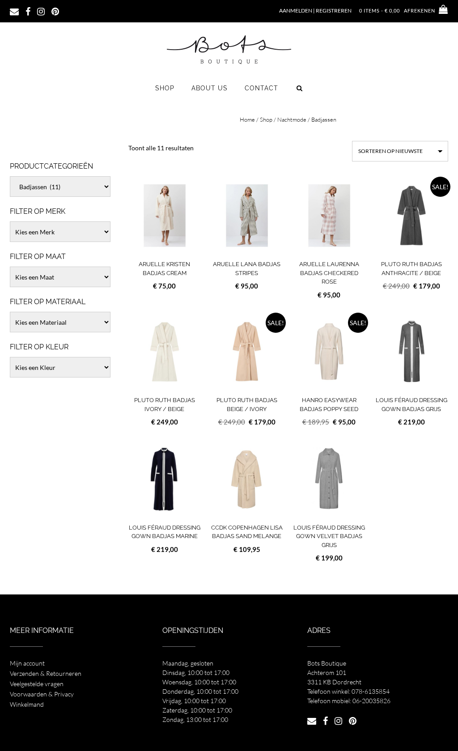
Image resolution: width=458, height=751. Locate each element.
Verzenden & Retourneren (45, 673)
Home (247, 119)
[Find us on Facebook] (27, 10)
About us (209, 88)
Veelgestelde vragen (37, 683)
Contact (261, 88)
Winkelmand (27, 704)
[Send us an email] (14, 10)
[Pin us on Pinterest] (55, 10)
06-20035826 (371, 700)
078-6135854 (371, 691)
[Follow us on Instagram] (41, 10)
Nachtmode (291, 119)
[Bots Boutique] (229, 49)
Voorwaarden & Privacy (42, 694)
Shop (164, 88)
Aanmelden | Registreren (315, 10)
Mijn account (27, 663)
